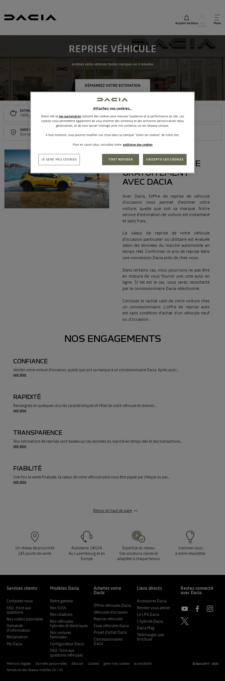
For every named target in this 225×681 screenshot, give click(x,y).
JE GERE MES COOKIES (59, 159)
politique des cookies (138, 144)
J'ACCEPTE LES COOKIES (165, 159)
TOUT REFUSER (120, 159)
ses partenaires (70, 116)
